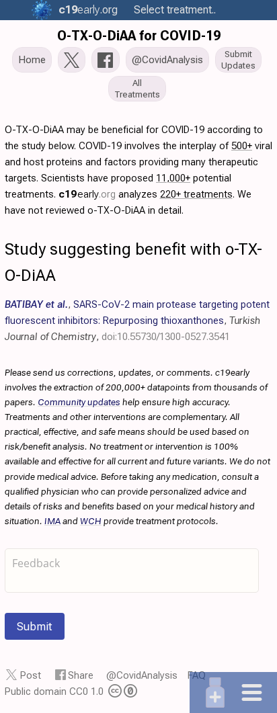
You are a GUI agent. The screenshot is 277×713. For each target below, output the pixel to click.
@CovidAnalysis (141, 675)
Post (30, 675)
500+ (241, 146)
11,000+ (173, 178)
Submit (34, 626)
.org (88, 9)
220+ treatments (196, 194)
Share (80, 675)
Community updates (79, 401)
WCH (91, 520)
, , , (137, 320)
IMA (52, 520)
